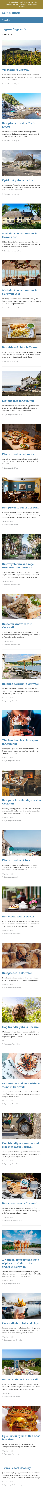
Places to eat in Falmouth (18, 454)
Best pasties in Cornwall (17, 973)
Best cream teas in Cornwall (19, 1203)
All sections (6, 20)
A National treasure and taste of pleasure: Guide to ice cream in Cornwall (20, 1263)
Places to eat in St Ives (16, 860)
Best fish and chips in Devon (20, 347)
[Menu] (39, 13)
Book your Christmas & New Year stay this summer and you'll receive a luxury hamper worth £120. (21, 4)
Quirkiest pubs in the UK (17, 180)
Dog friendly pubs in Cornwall (21, 1027)
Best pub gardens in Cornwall (20, 683)
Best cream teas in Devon (18, 916)
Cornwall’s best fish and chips (20, 1323)
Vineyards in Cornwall (16, 69)
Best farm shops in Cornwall (20, 1379)
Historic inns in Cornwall (18, 400)
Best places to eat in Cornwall (20, 507)
